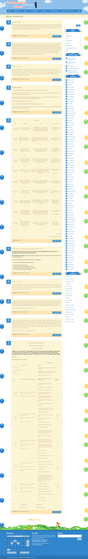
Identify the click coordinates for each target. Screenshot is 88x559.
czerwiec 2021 (71, 200)
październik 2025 (71, 94)
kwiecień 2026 (71, 80)
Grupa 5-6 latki (25, 58)
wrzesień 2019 (71, 248)
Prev (29, 519)
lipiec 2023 (70, 144)
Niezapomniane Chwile (67, 11)
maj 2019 (70, 255)
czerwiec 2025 (71, 96)
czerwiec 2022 (71, 172)
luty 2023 (70, 155)
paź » (25, 552)
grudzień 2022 (71, 160)
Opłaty (78, 11)
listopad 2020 (71, 217)
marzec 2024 (71, 125)
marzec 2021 (71, 207)
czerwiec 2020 (71, 226)
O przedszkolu (34, 11)
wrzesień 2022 (71, 167)
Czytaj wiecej (56, 36)
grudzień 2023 (71, 132)
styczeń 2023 (71, 158)
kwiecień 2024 (71, 122)
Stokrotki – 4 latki (70, 319)
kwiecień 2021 (71, 205)
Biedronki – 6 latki (70, 281)
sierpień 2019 (71, 250)
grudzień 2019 (71, 241)
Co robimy (19, 35)
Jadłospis (19, 240)
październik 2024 (71, 113)
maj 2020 (70, 229)
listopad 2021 (71, 189)
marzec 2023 (71, 153)
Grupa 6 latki (25, 35)
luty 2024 (70, 127)
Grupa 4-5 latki (25, 79)
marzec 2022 (71, 179)
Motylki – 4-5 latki (70, 305)
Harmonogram (69, 295)
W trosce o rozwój (70, 321)
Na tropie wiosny (71, 66)
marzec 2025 (71, 101)
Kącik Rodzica (54, 11)
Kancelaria (68, 302)
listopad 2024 (71, 110)
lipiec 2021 (70, 198)
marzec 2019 (71, 259)
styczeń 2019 (71, 264)
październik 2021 (71, 191)
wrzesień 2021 (71, 193)
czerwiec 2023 (71, 146)
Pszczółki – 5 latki (70, 314)
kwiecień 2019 (71, 257)
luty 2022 (70, 181)
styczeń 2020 (71, 238)
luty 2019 (70, 262)
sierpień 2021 (71, 196)
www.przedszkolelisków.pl (37, 544)
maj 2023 (70, 148)
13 (27, 543)
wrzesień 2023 (71, 139)
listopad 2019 (71, 243)
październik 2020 (71, 219)
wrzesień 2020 (71, 222)
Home (9, 11)
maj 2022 (70, 174)
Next (39, 519)
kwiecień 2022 (71, 177)
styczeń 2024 (71, 129)
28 (8, 549)
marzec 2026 (71, 82)
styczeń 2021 (71, 212)
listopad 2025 (71, 92)
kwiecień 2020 (71, 231)
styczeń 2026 (71, 87)
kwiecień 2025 (71, 99)
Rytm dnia (68, 316)
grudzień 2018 (71, 267)
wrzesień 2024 (71, 115)
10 (18, 543)
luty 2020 (70, 236)
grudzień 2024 (71, 108)
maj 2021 (70, 203)
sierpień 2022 (71, 170)
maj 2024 (70, 120)
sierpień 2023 (71, 141)
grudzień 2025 (71, 89)
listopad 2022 (71, 163)
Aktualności (17, 11)
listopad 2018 (71, 269)
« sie (12, 552)
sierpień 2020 (71, 224)
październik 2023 (71, 136)
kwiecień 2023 (71, 151)
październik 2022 (71, 165)
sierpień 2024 (71, 118)
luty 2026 (70, 84)
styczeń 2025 (71, 106)
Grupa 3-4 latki (25, 111)
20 (27, 545)
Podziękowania (69, 312)
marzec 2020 (71, 233)
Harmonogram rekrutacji (73, 68)
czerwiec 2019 (71, 252)
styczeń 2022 (71, 184)
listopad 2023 (71, 134)
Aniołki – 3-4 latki (69, 279)
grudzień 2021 (71, 186)
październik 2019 (71, 245)
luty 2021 (70, 210)
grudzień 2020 (71, 215)
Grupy (25, 11)
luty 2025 (70, 103)
